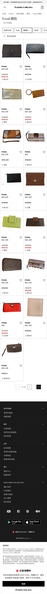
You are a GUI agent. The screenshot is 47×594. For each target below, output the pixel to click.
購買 (5, 424)
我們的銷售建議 (10, 451)
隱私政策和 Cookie (22, 538)
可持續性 (7, 490)
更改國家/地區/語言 (23, 589)
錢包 (28, 13)
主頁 (4, 13)
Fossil (11, 13)
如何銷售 (7, 448)
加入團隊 (7, 498)
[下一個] (29, 387)
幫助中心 (7, 471)
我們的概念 (8, 412)
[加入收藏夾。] (20, 66)
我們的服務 (8, 409)
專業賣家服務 (9, 459)
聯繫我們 (7, 475)
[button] (42, 7)
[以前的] (17, 387)
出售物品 (7, 455)
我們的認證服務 (10, 432)
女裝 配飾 (20, 13)
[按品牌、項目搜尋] (4, 7)
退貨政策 (7, 436)
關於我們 (7, 487)
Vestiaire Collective (14, 483)
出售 (5, 444)
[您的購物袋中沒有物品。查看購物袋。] (42, 7)
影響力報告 (8, 494)
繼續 (23, 583)
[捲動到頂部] (38, 387)
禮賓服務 (7, 416)
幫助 (5, 467)
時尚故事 (7, 501)
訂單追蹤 (7, 428)
